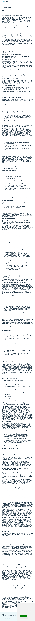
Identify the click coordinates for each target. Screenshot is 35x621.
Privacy (10, 618)
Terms (3, 618)
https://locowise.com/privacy (24, 320)
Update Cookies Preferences (6, 619)
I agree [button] (21, 616)
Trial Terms (6, 618)
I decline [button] (25, 616)
